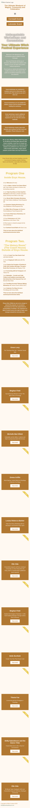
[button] (15, 14)
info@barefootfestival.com (7, 805)
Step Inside (15, 355)
